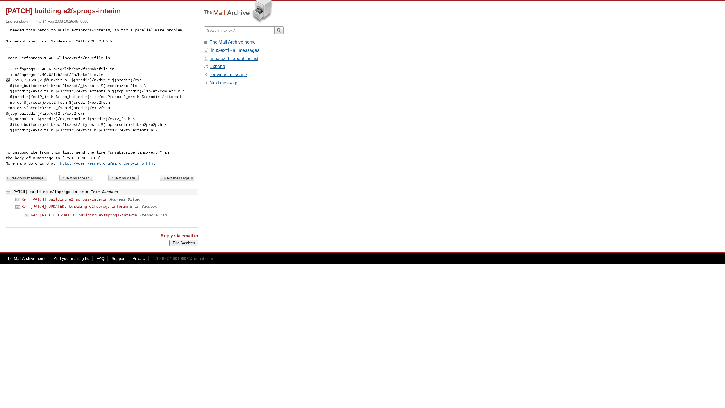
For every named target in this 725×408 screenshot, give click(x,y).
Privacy (139, 258)
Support (119, 258)
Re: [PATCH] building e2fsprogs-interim (64, 199)
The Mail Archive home (233, 42)
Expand (217, 66)
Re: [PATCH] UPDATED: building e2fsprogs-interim (74, 206)
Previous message (27, 178)
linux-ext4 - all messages (234, 50)
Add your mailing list (72, 258)
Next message (176, 178)
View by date (123, 178)
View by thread (76, 178)
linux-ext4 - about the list (234, 58)
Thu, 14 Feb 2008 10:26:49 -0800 (61, 21)
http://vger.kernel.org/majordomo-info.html (107, 163)
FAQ (101, 258)
